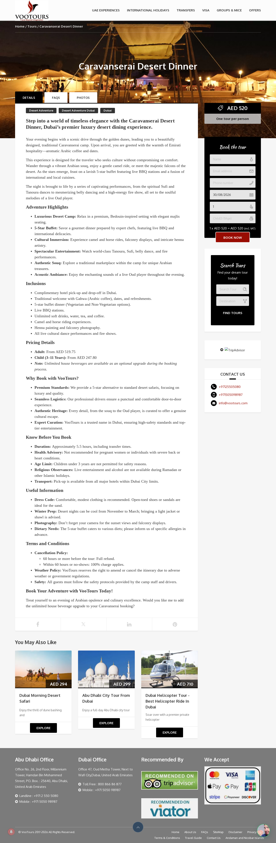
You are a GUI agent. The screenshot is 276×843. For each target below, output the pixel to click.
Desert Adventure (41, 110)
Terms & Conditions (167, 838)
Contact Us (214, 838)
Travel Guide (193, 838)
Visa (205, 10)
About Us (190, 832)
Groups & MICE (229, 10)
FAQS (56, 97)
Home (20, 26)
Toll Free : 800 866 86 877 (102, 784)
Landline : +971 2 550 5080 (38, 796)
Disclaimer (235, 832)
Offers (255, 10)
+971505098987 (231, 395)
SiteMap (218, 832)
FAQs (204, 832)
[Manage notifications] (11, 831)
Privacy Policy (255, 832)
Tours (32, 26)
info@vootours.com (233, 403)
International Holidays (148, 10)
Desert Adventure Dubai (78, 110)
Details (29, 97)
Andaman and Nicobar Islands (245, 838)
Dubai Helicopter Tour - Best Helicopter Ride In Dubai (168, 701)
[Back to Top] (138, 827)
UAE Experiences (106, 10)
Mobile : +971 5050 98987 (38, 802)
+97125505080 (230, 387)
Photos (83, 97)
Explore (43, 728)
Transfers (186, 10)
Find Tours (232, 313)
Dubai (108, 110)
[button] (263, 830)
